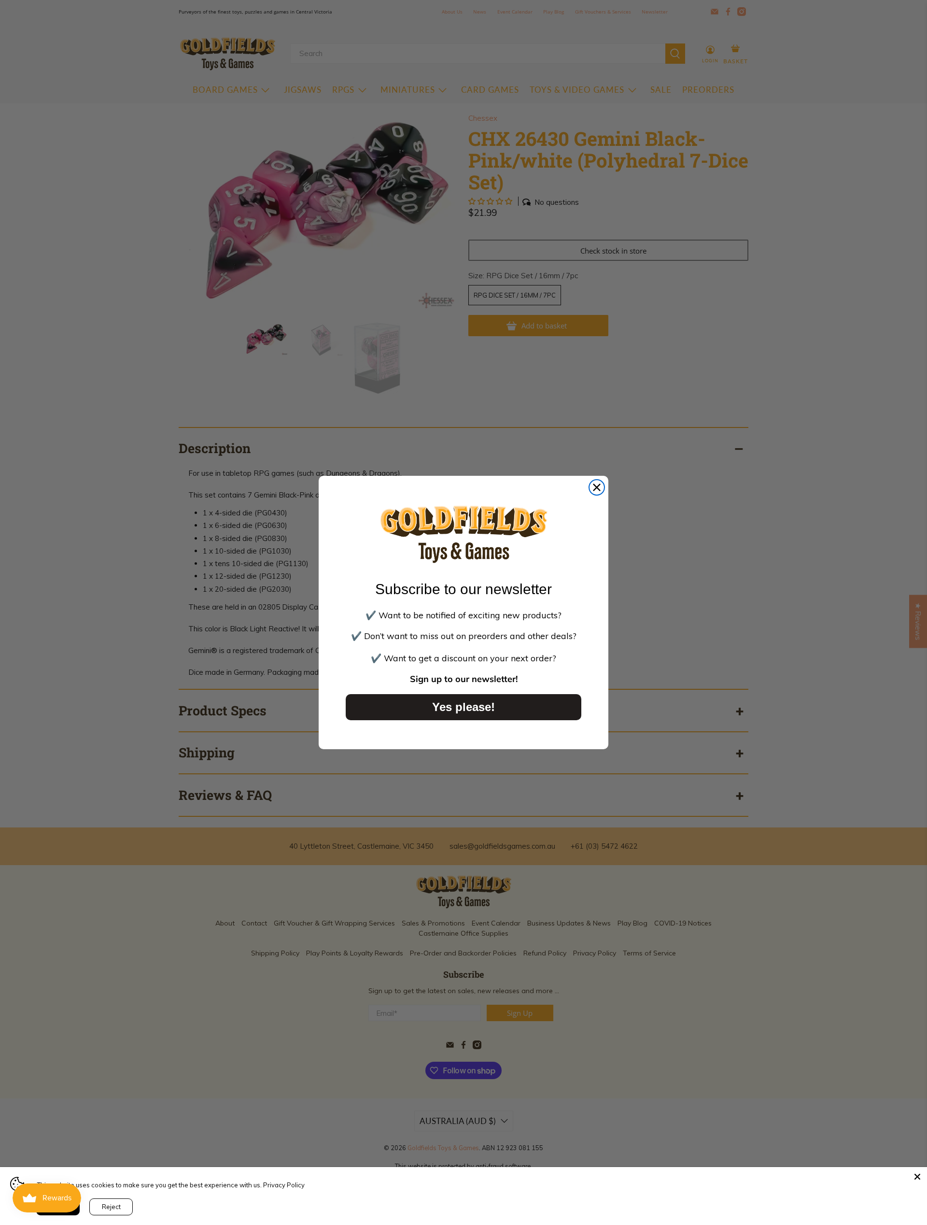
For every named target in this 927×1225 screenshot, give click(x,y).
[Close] (917, 1177)
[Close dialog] (596, 487)
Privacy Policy (284, 1185)
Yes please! (463, 706)
